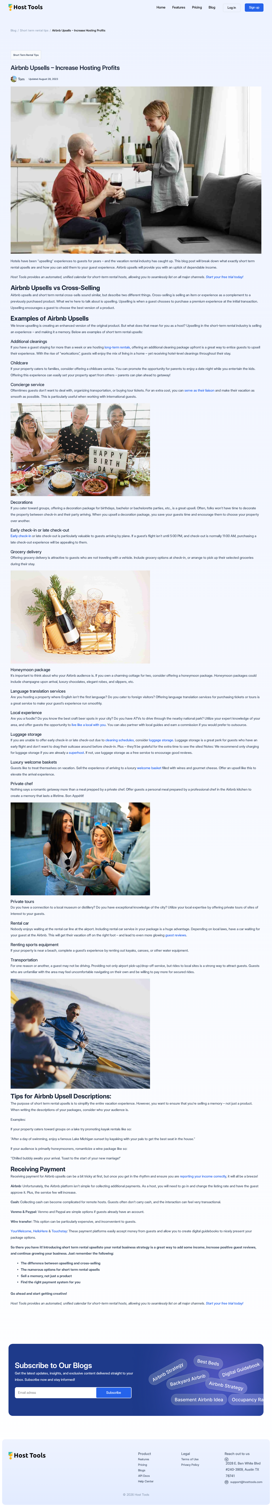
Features (178, 7)
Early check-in (21, 536)
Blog (212, 7)
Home (161, 7)
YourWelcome (21, 1231)
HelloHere (40, 1231)
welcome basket (149, 768)
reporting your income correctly (203, 1176)
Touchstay (59, 1231)
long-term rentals (117, 347)
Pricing (197, 7)
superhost (76, 753)
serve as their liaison (199, 390)
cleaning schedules (119, 740)
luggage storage (161, 740)
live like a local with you (89, 725)
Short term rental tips (26, 55)
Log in (232, 8)
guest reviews (175, 935)
